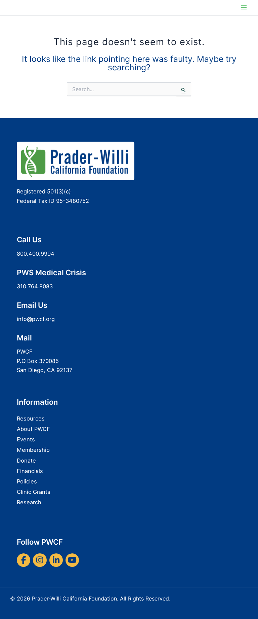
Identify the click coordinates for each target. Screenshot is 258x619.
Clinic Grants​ (33, 491)
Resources (31, 418)
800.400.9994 (35, 253)
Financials (30, 471)
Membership (33, 449)
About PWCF (33, 429)
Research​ (29, 502)
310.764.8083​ (35, 286)
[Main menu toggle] (243, 7)
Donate (26, 460)
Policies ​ (28, 481)
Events (26, 439)
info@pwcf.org (36, 319)
